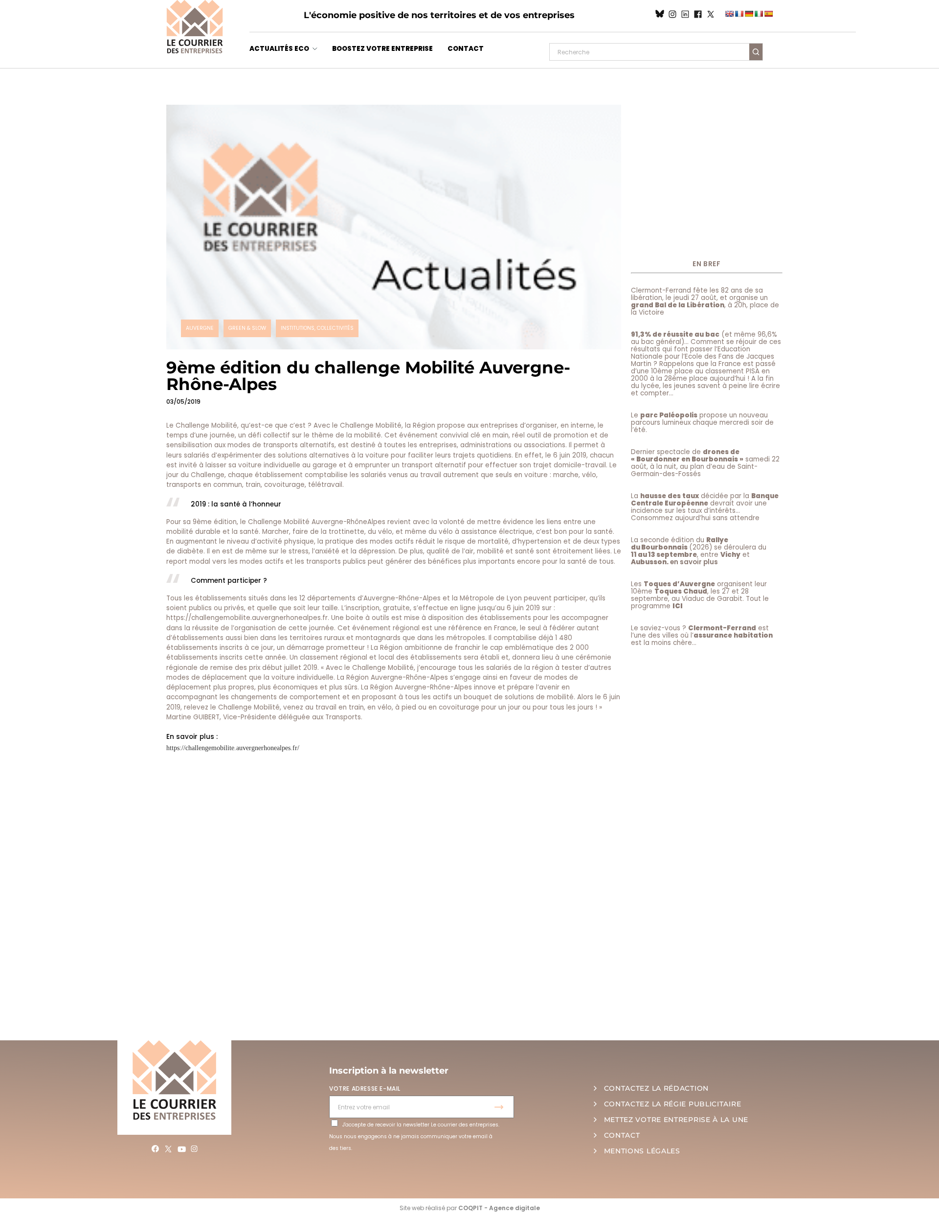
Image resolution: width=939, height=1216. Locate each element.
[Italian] (758, 14)
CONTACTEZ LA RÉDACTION (656, 1088)
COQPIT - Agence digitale (499, 1208)
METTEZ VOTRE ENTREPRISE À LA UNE (676, 1119)
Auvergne (200, 328)
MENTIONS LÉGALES (642, 1151)
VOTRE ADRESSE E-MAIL (365, 1088)
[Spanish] (768, 14)
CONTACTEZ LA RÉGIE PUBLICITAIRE (672, 1104)
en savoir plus (694, 562)
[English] (729, 14)
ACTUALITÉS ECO (279, 48)
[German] (748, 14)
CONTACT (465, 48)
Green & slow (247, 328)
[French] (739, 14)
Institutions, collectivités (317, 328)
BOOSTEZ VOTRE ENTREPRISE (382, 48)
